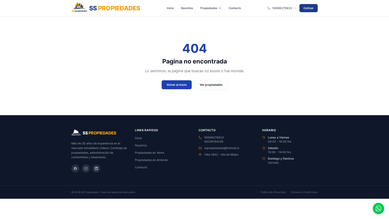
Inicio (170, 8)
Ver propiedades (211, 84)
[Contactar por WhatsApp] (378, 208)
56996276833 (282, 8)
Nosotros (187, 8)
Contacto (235, 8)
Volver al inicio (177, 84)
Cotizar (309, 8)
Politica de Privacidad (273, 192)
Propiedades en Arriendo (151, 160)
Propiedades (208, 8)
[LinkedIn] (96, 168)
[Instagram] (86, 168)
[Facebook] (75, 168)
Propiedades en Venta (149, 152)
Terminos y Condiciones (304, 192)
